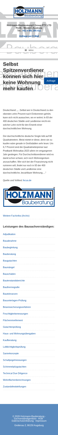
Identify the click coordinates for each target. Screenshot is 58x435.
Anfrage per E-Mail (29, 36)
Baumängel (8, 267)
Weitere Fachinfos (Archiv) (16, 216)
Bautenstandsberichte (14, 280)
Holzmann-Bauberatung (29, 12)
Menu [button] (31, 50)
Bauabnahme (9, 241)
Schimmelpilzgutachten (14, 367)
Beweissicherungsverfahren (17, 307)
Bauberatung (9, 254)
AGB (40, 418)
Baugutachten (10, 261)
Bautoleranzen (10, 294)
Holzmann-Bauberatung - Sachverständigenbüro (30, 417)
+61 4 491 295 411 (31, 30)
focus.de (27, 180)
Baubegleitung (10, 247)
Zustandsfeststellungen (14, 386)
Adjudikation (9, 234)
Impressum (40, 421)
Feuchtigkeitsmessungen (15, 314)
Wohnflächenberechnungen (17, 380)
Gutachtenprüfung (12, 327)
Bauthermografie (11, 287)
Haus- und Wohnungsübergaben (19, 333)
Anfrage (51, 80)
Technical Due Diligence (15, 373)
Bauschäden (9, 274)
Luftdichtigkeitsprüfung (14, 347)
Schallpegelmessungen (15, 360)
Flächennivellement (13, 320)
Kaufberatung (9, 340)
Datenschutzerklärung (23, 421)
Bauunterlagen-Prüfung (14, 300)
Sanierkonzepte (11, 353)
